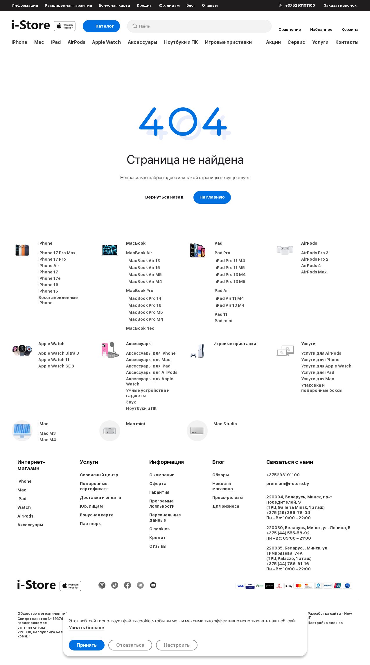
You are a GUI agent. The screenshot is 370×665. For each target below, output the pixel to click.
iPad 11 (220, 314)
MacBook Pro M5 (145, 312)
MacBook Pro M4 (145, 319)
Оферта (157, 483)
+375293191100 (283, 475)
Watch (24, 507)
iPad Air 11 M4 (230, 298)
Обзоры (220, 475)
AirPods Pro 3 (314, 252)
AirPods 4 (311, 265)
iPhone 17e (49, 278)
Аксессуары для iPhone (151, 353)
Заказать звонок (340, 5)
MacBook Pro (139, 290)
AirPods (76, 42)
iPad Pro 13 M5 (230, 281)
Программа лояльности (162, 504)
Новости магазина (222, 486)
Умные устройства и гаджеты (148, 393)
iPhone (19, 42)
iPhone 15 (48, 291)
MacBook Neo (140, 328)
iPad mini (222, 320)
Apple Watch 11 (53, 359)
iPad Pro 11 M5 (230, 267)
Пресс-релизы (227, 497)
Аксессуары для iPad (148, 366)
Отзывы (210, 5)
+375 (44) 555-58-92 (288, 533)
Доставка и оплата (100, 497)
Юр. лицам (169, 5)
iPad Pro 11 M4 (230, 260)
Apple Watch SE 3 (56, 366)
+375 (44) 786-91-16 (287, 563)
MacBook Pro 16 (144, 305)
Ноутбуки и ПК (181, 42)
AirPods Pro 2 (314, 259)
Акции (273, 42)
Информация (25, 5)
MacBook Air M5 (145, 274)
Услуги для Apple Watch (326, 366)
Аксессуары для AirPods (151, 372)
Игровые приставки (228, 42)
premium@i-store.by (287, 483)
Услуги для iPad (317, 372)
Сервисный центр (99, 475)
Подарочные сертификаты (94, 486)
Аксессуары (142, 42)
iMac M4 (47, 439)
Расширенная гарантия (68, 5)
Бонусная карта (114, 5)
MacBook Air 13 (144, 260)
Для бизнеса (225, 506)
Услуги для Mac (317, 378)
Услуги (320, 42)
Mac (39, 42)
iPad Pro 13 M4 (231, 274)
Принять (87, 645)
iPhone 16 (48, 284)
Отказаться (130, 645)
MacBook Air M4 (145, 281)
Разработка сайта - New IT (330, 616)
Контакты (346, 42)
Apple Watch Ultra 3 (58, 353)
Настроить (177, 645)
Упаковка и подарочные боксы (321, 388)
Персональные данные (165, 517)
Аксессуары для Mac (148, 359)
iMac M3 (47, 433)
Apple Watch (106, 42)
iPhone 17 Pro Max (57, 252)
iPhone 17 (48, 272)
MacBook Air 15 (144, 267)
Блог (190, 5)
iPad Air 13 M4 (230, 305)
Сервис (296, 42)
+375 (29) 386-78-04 (288, 512)
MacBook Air (139, 252)
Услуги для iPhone (320, 359)
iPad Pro (221, 252)
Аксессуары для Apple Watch (149, 381)
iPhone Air (48, 265)
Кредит (144, 5)
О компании (162, 475)
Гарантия (159, 492)
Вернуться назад (164, 197)
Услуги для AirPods (321, 353)
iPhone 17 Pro (52, 259)
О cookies (159, 529)
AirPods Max (314, 272)
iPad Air (221, 290)
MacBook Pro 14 (144, 298)
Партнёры (91, 523)
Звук (131, 402)
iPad (56, 42)
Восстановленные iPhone (58, 300)
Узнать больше (86, 627)
